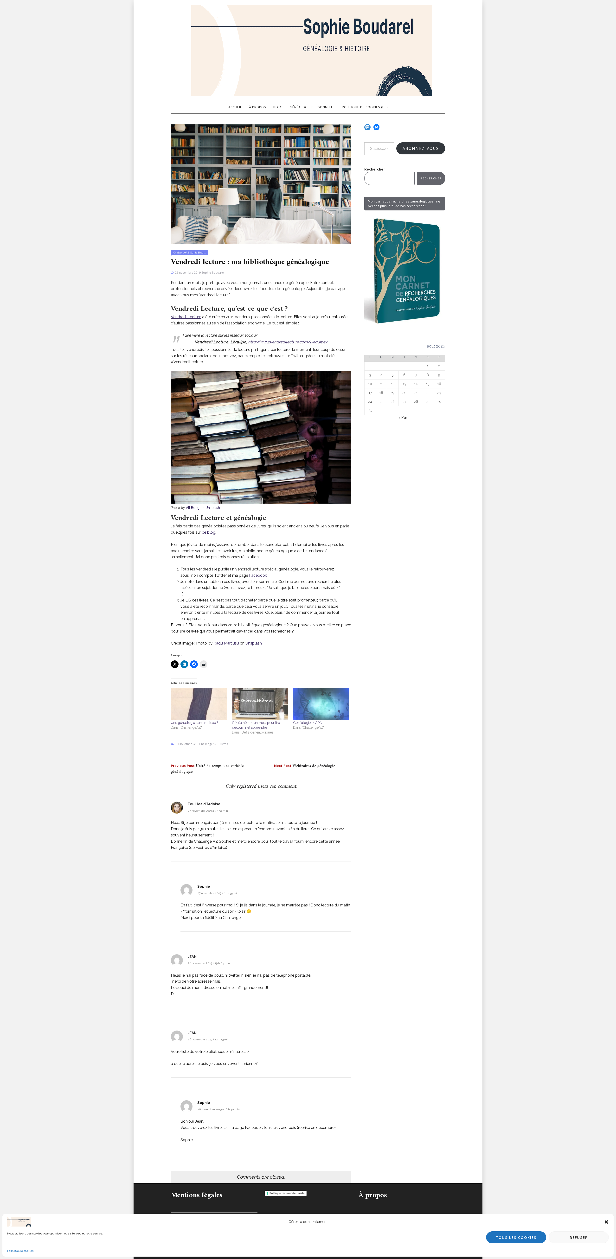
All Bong (192, 508)
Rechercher (374, 169)
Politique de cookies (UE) (365, 107)
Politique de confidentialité (287, 1193)
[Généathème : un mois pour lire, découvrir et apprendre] (260, 704)
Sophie (203, 886)
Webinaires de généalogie (304, 766)
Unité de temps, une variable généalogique (207, 768)
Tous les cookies (516, 1237)
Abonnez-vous (421, 148)
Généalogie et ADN (307, 723)
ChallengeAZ (181, 252)
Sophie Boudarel (213, 273)
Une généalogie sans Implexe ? (194, 723)
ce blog (208, 532)
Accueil (235, 107)
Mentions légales (197, 1195)
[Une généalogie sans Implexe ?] (199, 704)
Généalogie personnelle (312, 107)
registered (247, 786)
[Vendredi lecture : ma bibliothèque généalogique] (261, 184)
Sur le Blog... (198, 252)
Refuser (579, 1237)
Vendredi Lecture (186, 317)
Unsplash (212, 508)
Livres (224, 744)
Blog (277, 107)
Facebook (258, 575)
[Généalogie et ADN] (321, 704)
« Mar (402, 417)
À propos (257, 107)
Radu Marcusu (226, 643)
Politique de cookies (20, 1251)
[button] (606, 1222)
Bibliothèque (187, 744)
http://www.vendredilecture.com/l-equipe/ (288, 342)
